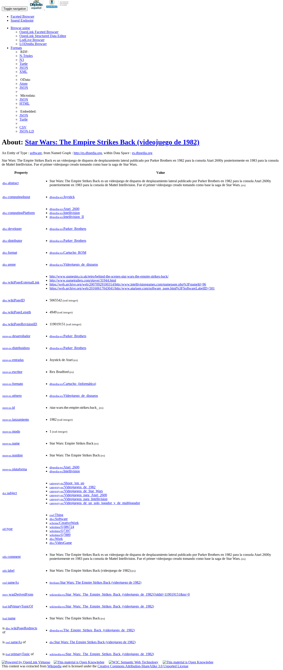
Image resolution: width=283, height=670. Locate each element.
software (36, 153)
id (8, 407)
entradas (13, 360)
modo (11, 431)
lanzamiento (15, 419)
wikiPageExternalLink (20, 282)
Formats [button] (16, 48)
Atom (23, 83)
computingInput (16, 197)
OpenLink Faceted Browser (38, 32)
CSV (23, 127)
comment (11, 556)
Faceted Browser (22, 16)
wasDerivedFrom (17, 594)
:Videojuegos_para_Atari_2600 (78, 495)
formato (12, 384)
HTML (24, 103)
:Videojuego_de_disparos (74, 264)
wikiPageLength (16, 312)
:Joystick (62, 197)
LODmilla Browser (33, 44)
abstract (10, 183)
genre (9, 264)
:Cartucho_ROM (68, 252)
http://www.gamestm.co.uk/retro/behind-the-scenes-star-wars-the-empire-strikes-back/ (109, 276)
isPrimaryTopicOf (17, 606)
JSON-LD (26, 131)
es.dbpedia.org (142, 153)
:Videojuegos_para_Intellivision (78, 499)
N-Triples (26, 56)
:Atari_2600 (64, 209)
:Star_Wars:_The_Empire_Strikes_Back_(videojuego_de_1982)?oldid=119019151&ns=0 (120, 594)
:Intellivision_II (67, 217)
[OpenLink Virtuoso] (26, 662)
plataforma (14, 469)
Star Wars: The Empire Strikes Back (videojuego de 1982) (112, 142)
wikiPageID (13, 300)
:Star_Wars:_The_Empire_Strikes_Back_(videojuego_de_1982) (102, 606)
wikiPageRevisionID (19, 324)
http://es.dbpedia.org (88, 153)
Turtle (23, 64)
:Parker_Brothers (68, 229)
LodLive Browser (31, 40)
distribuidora (16, 348)
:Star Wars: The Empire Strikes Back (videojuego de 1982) (95, 582)
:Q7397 (60, 531)
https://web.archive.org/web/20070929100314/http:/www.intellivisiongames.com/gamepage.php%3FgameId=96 (128, 284)
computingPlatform (18, 213)
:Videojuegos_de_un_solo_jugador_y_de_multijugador (95, 503)
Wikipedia (54, 666)
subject (9, 493)
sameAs (10, 582)
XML (23, 72)
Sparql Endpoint (22, 20)
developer (12, 229)
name (11, 443)
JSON (23, 68)
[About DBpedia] (37, 8)
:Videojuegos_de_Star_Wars (76, 491)
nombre (12, 455)
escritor (12, 372)
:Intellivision (65, 213)
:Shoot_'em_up (67, 483)
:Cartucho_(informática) (73, 384)
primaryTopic (18, 654)
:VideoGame (61, 543)
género (12, 395)
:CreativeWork (64, 523)
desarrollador (16, 336)
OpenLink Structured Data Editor (42, 36)
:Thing (56, 515)
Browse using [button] (20, 28)
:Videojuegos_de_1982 (73, 487)
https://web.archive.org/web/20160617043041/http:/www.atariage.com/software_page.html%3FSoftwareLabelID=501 (132, 288)
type (7, 529)
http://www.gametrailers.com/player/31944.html (83, 280)
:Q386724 (62, 527)
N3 (21, 60)
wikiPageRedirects (21, 628)
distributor (12, 240)
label (8, 570)
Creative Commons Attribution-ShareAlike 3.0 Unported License (143, 666)
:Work (56, 539)
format (9, 252)
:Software (59, 519)
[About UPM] (58, 8)
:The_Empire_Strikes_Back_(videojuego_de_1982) (92, 630)
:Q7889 (60, 535)
